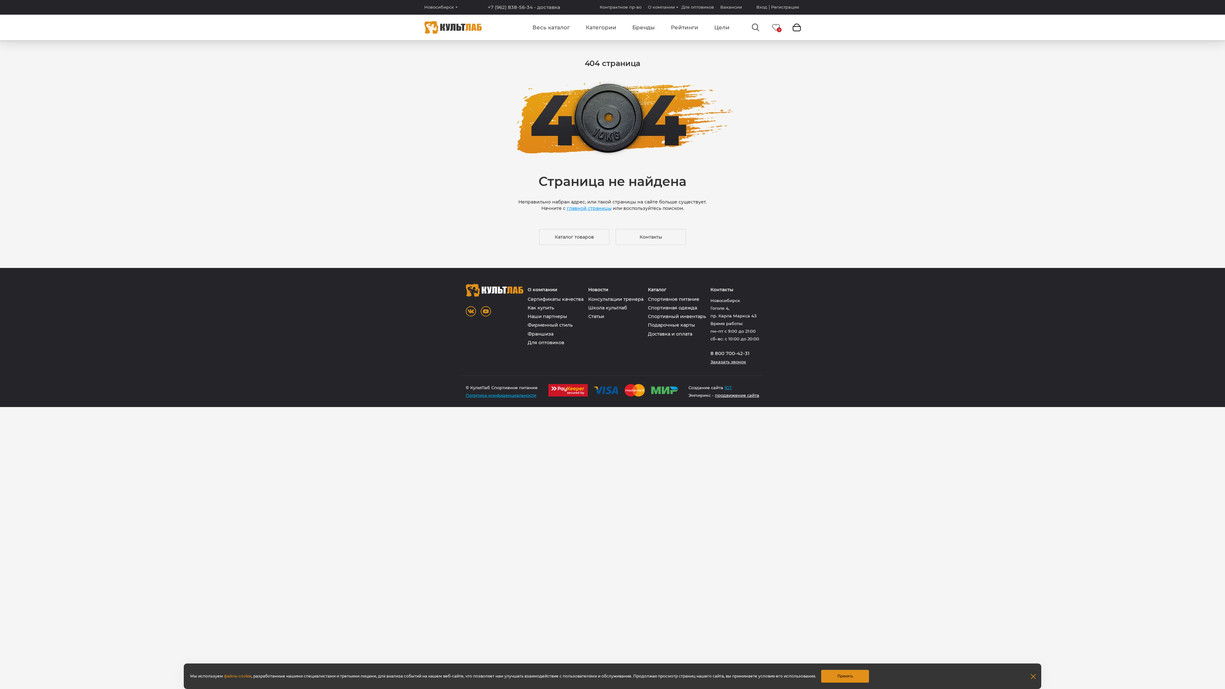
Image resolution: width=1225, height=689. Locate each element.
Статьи (596, 316)
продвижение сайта (737, 395)
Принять (845, 676)
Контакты (651, 237)
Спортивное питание (673, 299)
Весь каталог (551, 27)
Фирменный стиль (550, 325)
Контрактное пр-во (621, 7)
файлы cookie (237, 676)
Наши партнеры (547, 316)
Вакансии (731, 7)
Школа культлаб (607, 308)
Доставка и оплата (670, 334)
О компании (661, 7)
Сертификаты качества (555, 299)
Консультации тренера (615, 299)
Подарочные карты (671, 325)
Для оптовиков (697, 7)
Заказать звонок (728, 361)
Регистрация (785, 7)
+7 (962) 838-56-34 (524, 7)
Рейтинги (684, 27)
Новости (598, 290)
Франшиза (540, 334)
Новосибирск (439, 7)
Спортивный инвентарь (677, 316)
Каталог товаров (574, 237)
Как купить (541, 308)
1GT (728, 387)
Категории (601, 27)
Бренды (643, 27)
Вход (761, 7)
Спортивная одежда (672, 308)
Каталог (657, 290)
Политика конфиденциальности (501, 395)
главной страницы (589, 208)
